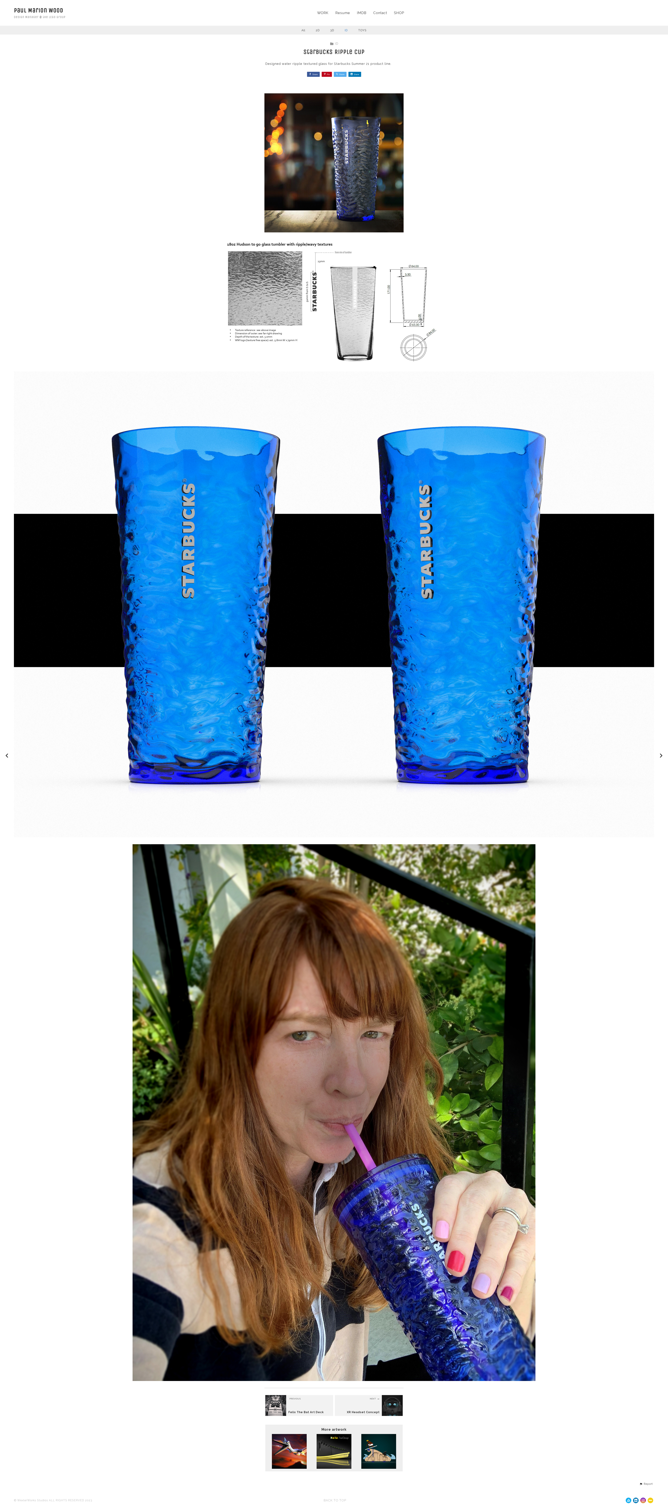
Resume (342, 13)
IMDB (361, 13)
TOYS (362, 30)
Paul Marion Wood (38, 10)
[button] (646, 1484)
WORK (322, 13)
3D (332, 30)
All (303, 30)
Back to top (335, 1500)
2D (318, 30)
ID (346, 30)
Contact (380, 13)
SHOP (399, 13)
